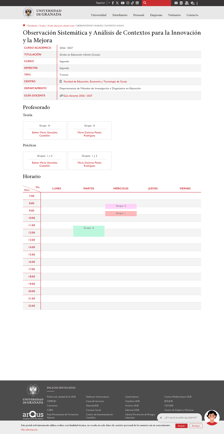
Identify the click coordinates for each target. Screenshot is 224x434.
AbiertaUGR (92, 405)
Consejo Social (93, 410)
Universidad (98, 15)
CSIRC (50, 410)
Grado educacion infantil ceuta (61, 25)
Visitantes (174, 15)
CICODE (168, 405)
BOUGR (168, 401)
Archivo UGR (132, 405)
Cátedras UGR (132, 401)
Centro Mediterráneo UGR (178, 396)
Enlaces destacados (61, 387)
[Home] (42, 12)
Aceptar (181, 426)
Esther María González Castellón (44, 134)
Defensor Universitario (97, 396)
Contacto (192, 15)
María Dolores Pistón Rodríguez (89, 134)
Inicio (24, 25)
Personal (138, 15)
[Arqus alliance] (33, 415)
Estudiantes (119, 15)
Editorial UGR (132, 410)
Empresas (156, 15)
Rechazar (196, 426)
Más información (29, 429)
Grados (42, 25)
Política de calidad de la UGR (61, 396)
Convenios (52, 405)
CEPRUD (51, 401)
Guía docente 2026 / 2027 (77, 95)
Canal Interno (132, 396)
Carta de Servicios (95, 401)
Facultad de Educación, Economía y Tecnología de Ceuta (95, 81)
